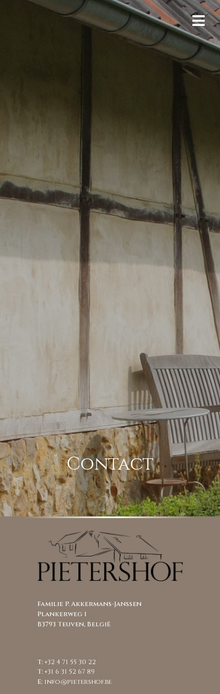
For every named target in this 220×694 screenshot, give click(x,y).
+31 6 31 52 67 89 (70, 672)
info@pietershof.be (78, 682)
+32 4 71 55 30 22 (70, 662)
